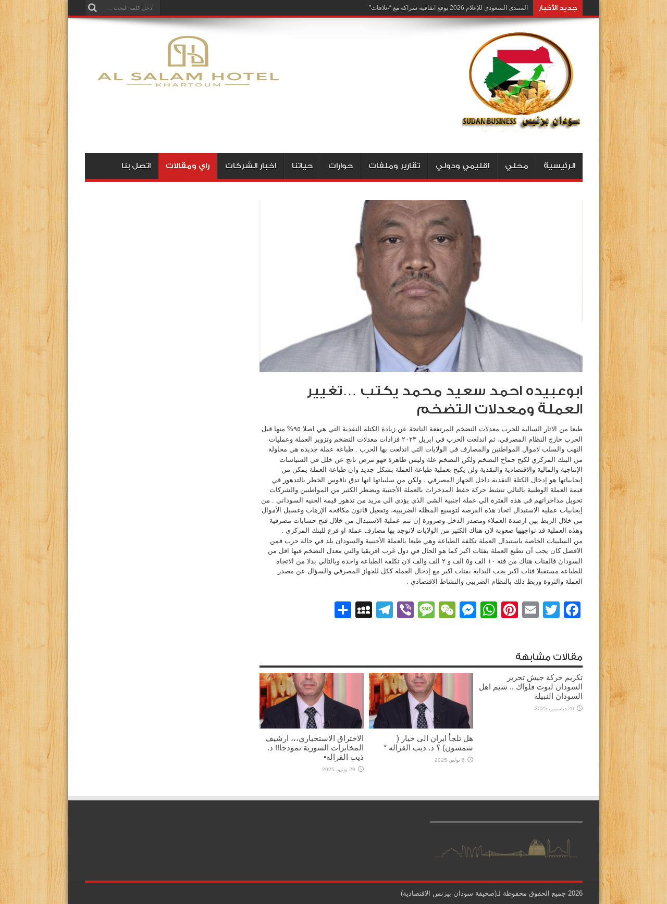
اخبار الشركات (250, 165)
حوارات (340, 165)
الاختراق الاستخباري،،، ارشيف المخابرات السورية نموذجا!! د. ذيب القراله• (314, 747)
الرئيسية (559, 165)
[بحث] (93, 8)
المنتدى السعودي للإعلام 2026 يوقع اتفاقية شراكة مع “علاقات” (448, 7)
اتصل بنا (136, 165)
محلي (516, 165)
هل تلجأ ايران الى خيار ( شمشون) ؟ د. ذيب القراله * (428, 743)
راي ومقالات (187, 165)
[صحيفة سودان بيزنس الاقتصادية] (522, 127)
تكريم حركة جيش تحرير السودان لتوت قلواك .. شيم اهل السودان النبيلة (531, 686)
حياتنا (302, 165)
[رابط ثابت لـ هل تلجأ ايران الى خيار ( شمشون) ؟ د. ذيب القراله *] (421, 726)
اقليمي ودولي (462, 165)
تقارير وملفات (394, 165)
